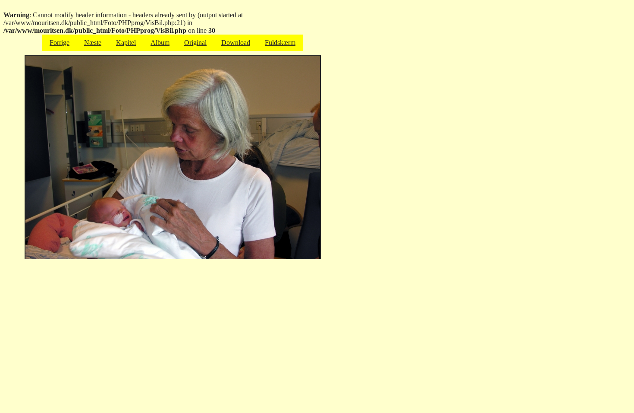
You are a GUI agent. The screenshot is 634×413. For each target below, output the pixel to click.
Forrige (59, 42)
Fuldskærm (280, 42)
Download (235, 42)
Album (160, 42)
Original (195, 42)
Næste (92, 42)
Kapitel (126, 42)
